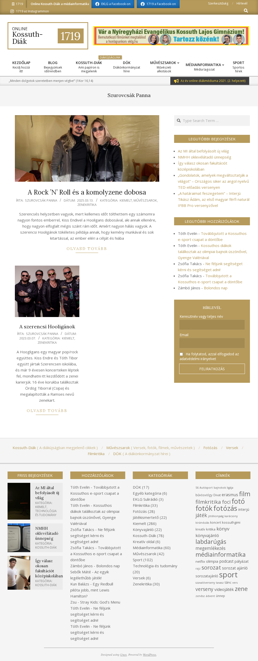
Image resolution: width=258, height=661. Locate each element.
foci (226, 501)
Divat (217, 495)
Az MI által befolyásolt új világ (203, 150)
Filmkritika (141, 505)
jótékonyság (215, 516)
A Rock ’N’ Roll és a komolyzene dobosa (87, 192)
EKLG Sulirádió (145, 499)
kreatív (200, 529)
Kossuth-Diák (46, 547)
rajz (198, 568)
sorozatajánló (207, 576)
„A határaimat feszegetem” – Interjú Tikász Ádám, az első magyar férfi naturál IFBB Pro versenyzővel (213, 199)
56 (197, 487)
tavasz (220, 582)
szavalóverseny (205, 582)
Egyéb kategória (147, 493)
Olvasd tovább (87, 248)
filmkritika (208, 501)
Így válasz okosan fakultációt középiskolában (49, 568)
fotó (238, 501)
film (244, 493)
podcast (226, 561)
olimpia (212, 561)
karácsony (231, 516)
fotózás (225, 508)
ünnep (220, 596)
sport (228, 575)
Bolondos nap (216, 287)
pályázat (242, 561)
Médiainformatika (148, 547)
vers (235, 582)
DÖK (137, 487)
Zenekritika (86, 204)
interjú (243, 509)
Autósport (206, 487)
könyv (222, 528)
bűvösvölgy (204, 495)
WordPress (149, 654)
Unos (123, 654)
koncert (215, 522)
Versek (139, 577)
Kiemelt (126, 200)
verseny (204, 589)
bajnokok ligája (223, 487)
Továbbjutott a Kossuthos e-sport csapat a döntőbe (94, 493)
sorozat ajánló (235, 568)
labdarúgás (211, 542)
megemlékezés (210, 548)
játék (201, 515)
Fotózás (140, 511)
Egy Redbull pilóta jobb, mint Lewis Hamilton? (91, 590)
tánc (228, 582)
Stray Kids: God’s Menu (100, 602)
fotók (204, 508)
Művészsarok (145, 200)
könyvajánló (207, 535)
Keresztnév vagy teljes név (201, 316)
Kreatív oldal (143, 541)
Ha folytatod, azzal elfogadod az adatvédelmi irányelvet (209, 356)
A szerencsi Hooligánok (47, 326)
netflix (200, 561)
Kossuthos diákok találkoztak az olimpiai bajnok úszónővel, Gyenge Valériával (212, 251)
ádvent (210, 596)
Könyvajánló (143, 529)
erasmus (230, 494)
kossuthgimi (231, 522)
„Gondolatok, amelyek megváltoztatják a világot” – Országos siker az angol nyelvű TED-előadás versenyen (213, 181)
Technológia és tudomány (46, 513)
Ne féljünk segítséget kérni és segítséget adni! (92, 535)
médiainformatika (221, 554)
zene (241, 589)
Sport (137, 559)
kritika (210, 529)
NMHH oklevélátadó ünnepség (204, 157)
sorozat (211, 567)
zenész (200, 596)
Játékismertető (146, 517)
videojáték (224, 589)
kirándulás (202, 522)
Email (184, 334)
